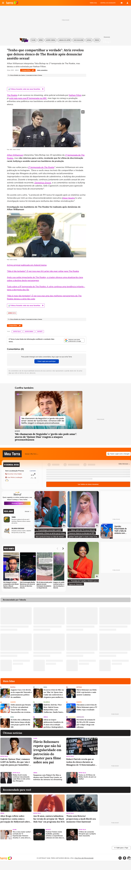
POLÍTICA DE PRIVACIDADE (84, 858)
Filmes (35, 738)
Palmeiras (46, 702)
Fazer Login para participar (47, 361)
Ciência (45, 717)
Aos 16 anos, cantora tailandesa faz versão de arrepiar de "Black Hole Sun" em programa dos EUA (49, 819)
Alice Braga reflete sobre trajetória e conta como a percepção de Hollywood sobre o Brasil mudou (15, 819)
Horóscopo (80, 717)
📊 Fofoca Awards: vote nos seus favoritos (24, 89)
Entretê (39, 331)
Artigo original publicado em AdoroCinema (27, 265)
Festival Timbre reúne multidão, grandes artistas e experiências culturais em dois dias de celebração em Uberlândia (55, 835)
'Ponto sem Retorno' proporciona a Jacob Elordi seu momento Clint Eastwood (81, 819)
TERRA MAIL (93, 3)
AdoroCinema (29, 331)
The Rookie (12, 95)
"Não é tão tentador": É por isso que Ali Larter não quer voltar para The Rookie (43, 271)
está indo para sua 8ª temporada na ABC (28, 98)
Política (12, 687)
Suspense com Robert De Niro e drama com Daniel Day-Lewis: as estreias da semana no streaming (47, 777)
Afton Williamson (15, 155)
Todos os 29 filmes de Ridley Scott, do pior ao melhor (87, 777)
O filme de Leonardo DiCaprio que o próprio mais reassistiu (87, 834)
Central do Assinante (107, 3)
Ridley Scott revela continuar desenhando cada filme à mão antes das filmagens (21, 778)
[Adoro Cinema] (12, 313)
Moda (45, 687)
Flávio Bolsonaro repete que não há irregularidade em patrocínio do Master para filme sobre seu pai (47, 752)
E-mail (121, 3)
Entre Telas (17, 331)
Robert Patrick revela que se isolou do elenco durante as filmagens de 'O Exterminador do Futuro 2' (80, 762)
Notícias (79, 687)
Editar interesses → (124, 464)
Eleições (13, 702)
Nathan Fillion (75, 95)
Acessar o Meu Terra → (31, 454)
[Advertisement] (115, 777)
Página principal (12, 3)
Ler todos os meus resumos (88, 484)
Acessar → (28, 511)
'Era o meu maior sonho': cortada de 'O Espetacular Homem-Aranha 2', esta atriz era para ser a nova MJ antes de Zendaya (22, 835)
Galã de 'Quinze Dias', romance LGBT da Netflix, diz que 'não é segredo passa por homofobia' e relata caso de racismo (15, 762)
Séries (35, 773)
